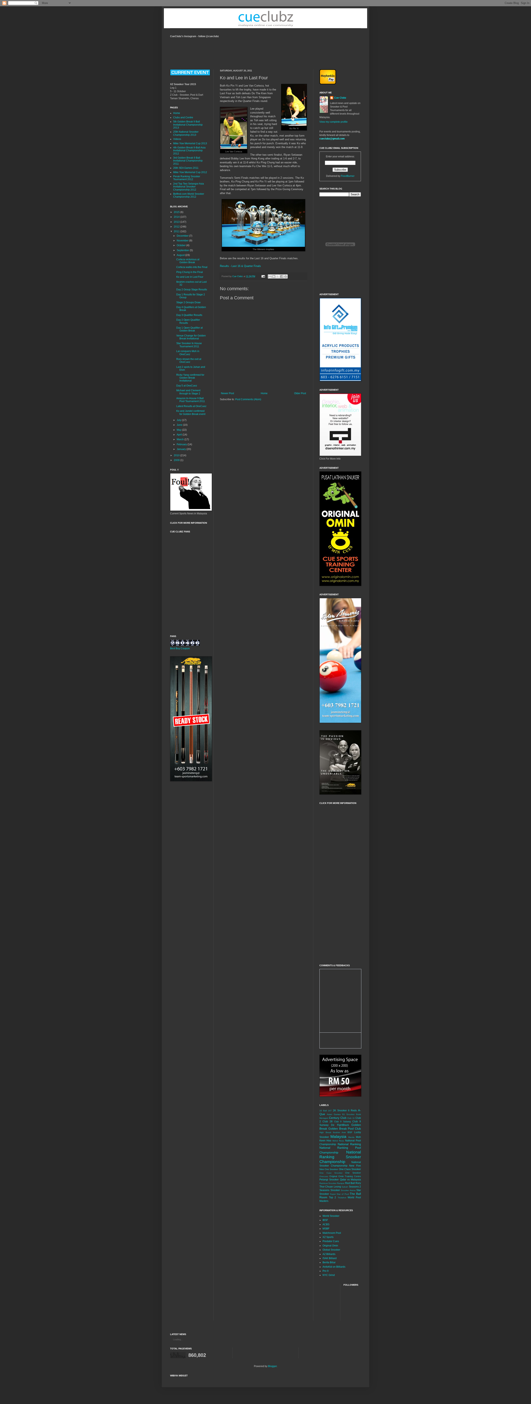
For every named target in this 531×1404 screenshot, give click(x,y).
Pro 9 (326, 1270)
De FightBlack (340, 1125)
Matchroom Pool (332, 1233)
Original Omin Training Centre (345, 1176)
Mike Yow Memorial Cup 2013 (190, 143)
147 (330, 1110)
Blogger (272, 1366)
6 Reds (352, 1110)
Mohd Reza (338, 1141)
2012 (177, 226)
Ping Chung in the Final (189, 272)
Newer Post (227, 393)
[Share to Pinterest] (286, 276)
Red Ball (350, 1183)
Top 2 (332, 1197)
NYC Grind (329, 1275)
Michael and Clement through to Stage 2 (188, 392)
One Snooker (353, 1173)
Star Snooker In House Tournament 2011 (189, 345)
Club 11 (351, 1118)
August (181, 255)
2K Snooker (340, 1110)
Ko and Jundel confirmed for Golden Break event (190, 412)
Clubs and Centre (183, 117)
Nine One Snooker (328, 1169)
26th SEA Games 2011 (186, 167)
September (183, 250)
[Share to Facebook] (282, 276)
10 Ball (323, 1110)
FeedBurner (347, 176)
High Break (325, 1132)
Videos (177, 139)
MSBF (326, 1228)
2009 (177, 460)
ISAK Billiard (330, 1258)
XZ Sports (328, 1237)
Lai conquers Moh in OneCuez (187, 353)
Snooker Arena (348, 1190)
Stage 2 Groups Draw (188, 302)
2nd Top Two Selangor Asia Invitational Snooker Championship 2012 (188, 186)
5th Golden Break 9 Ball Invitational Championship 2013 (188, 124)
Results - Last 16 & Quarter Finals (240, 266)
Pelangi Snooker (329, 1179)
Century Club (337, 1117)
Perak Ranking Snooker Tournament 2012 (186, 178)
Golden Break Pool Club (344, 1128)
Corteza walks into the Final (191, 267)
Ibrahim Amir (339, 1132)
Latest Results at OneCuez (191, 406)
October (181, 245)
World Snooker (331, 1215)
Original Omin (330, 1245)
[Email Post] (263, 276)
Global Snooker (331, 1249)
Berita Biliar (329, 1262)
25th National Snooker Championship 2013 (186, 133)
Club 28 (327, 1121)
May (179, 429)
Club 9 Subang (342, 1121)
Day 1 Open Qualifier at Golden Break (189, 329)
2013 (177, 221)
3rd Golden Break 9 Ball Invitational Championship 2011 (188, 160)
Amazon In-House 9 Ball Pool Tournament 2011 (190, 400)
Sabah (345, 1187)
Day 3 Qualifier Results (189, 315)
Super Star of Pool (339, 1194)
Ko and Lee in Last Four (189, 276)
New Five (355, 1165)
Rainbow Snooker (327, 1183)
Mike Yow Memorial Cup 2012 (190, 172)
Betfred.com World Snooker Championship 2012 (188, 195)
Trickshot (342, 1197)
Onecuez (323, 1176)
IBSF (349, 1132)
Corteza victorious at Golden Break (187, 261)
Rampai (340, 1183)
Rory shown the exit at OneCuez (188, 360)
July (179, 420)
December (183, 235)
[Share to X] (278, 276)
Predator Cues (331, 1241)
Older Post (300, 393)
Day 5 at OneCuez (186, 385)
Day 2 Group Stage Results (191, 289)
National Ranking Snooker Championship (340, 1157)
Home (264, 393)
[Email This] (270, 276)
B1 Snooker (348, 1114)
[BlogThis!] (274, 276)
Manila (351, 1137)
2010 (177, 455)
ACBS (326, 1224)
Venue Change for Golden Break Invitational (191, 337)
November (183, 240)
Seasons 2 (355, 1186)
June (180, 424)
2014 (177, 216)
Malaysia (338, 1136)
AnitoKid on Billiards (334, 1266)
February (182, 444)
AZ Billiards (329, 1254)
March (180, 439)
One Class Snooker (350, 1169)
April (180, 434)
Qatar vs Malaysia (350, 1179)
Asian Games (334, 1114)
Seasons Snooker (329, 1190)
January (181, 449)
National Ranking (349, 1144)
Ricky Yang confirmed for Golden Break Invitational (190, 377)
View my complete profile (333, 121)
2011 (177, 231)
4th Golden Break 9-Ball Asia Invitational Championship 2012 (189, 150)
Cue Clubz (340, 97)
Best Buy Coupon (180, 648)
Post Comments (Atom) (248, 399)
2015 (177, 212)
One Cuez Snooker (330, 1173)
